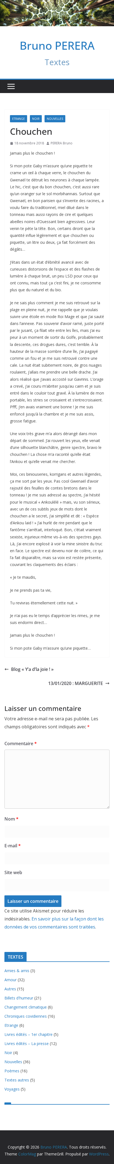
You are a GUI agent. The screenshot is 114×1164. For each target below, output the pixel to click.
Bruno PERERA (57, 45)
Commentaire (20, 743)
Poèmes (11, 1070)
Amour (10, 979)
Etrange (18, 119)
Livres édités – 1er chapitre (28, 1034)
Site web (13, 872)
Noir (36, 119)
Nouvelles (55, 119)
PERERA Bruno (61, 143)
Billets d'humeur (18, 998)
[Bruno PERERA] (57, 4)
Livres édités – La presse (26, 1043)
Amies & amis (16, 970)
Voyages (12, 1089)
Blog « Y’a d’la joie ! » (32, 669)
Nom (11, 819)
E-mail (12, 846)
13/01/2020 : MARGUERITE (75, 683)
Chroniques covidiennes (25, 1016)
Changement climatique (25, 1007)
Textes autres (16, 1080)
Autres (10, 988)
